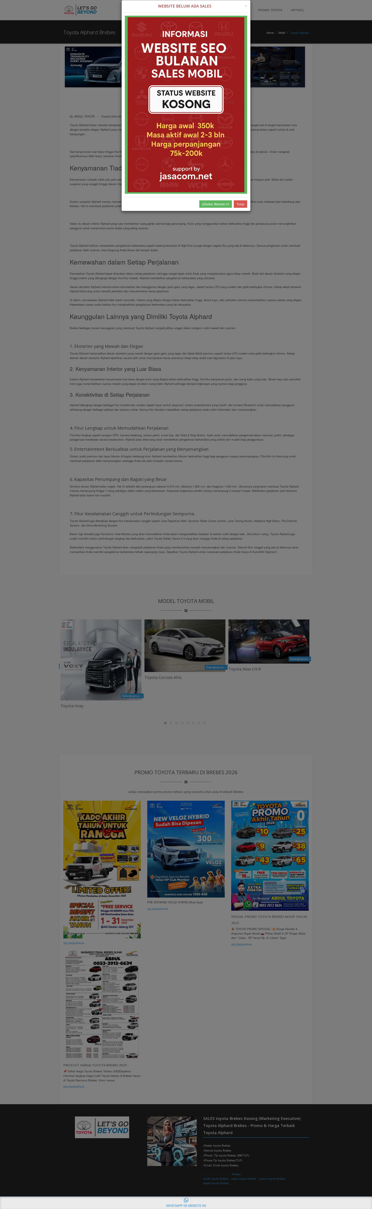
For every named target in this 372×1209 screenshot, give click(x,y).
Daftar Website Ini (217, 204)
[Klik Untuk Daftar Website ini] (186, 105)
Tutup (240, 204)
